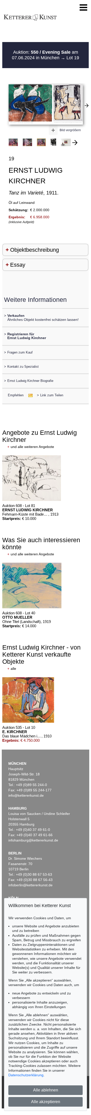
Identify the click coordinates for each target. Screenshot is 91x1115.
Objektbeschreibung (34, 250)
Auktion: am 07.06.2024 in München (45, 55)
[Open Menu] (83, 7)
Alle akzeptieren (45, 1102)
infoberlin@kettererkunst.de (30, 885)
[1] (86, 105)
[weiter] (75, 142)
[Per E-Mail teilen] (29, 395)
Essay (17, 265)
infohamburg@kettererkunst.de (33, 840)
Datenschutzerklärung (25, 1075)
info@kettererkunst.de (26, 795)
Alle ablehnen (45, 1090)
